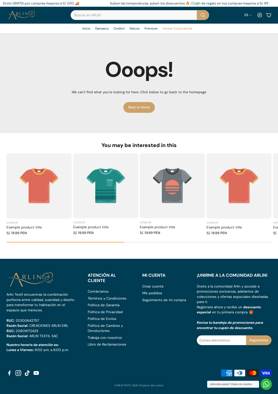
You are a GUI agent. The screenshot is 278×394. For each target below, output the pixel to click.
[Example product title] (39, 185)
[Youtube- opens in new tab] (36, 373)
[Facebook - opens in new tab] (9, 373)
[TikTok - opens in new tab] (27, 373)
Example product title (24, 227)
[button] (140, 15)
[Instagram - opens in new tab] (18, 373)
